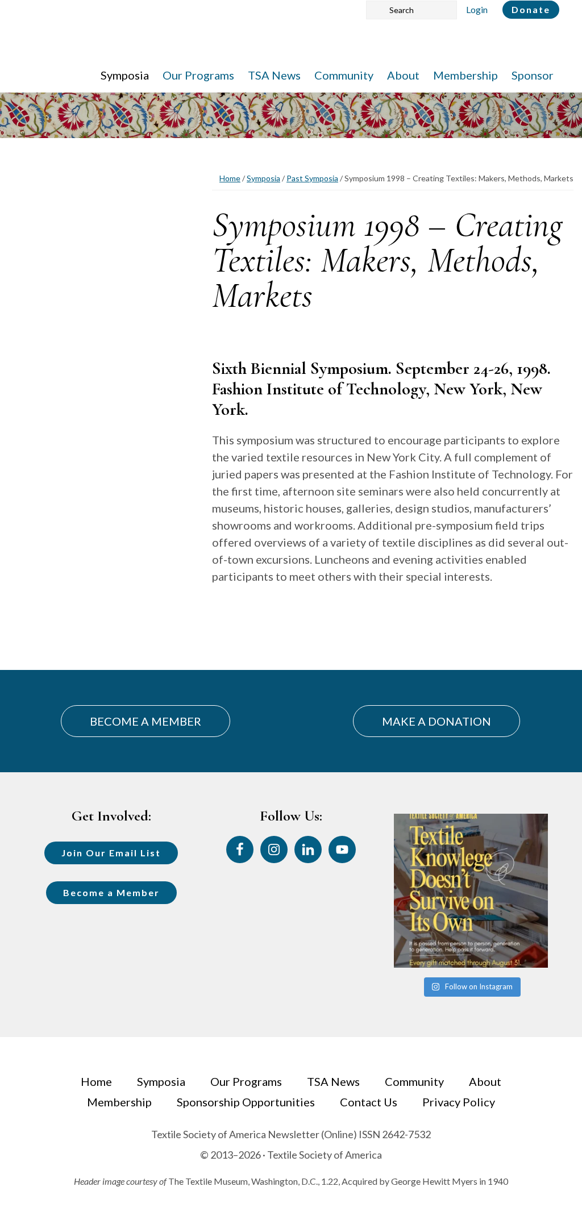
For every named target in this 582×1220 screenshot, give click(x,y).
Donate (531, 9)
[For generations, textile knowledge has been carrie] (471, 891)
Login (477, 9)
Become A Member (145, 721)
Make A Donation (436, 721)
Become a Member (111, 892)
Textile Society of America (135, 42)
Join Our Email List (111, 852)
